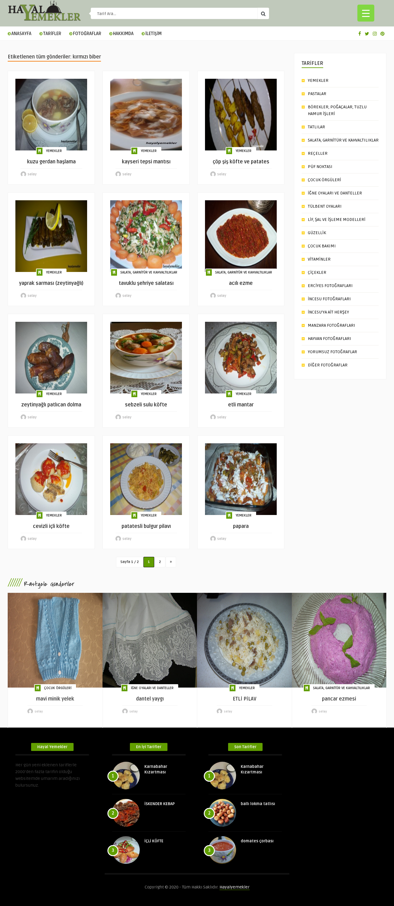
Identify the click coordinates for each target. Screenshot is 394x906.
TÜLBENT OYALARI (325, 206)
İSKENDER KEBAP (159, 803)
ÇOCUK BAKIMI (322, 246)
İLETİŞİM (153, 33)
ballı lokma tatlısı (258, 803)
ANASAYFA (21, 33)
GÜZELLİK (317, 232)
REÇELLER (318, 153)
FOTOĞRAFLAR (87, 33)
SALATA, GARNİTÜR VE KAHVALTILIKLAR (148, 272)
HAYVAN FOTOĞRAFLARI (329, 338)
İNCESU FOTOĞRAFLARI (329, 298)
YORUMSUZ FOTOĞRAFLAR (332, 351)
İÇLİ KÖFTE (153, 841)
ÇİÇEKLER (317, 272)
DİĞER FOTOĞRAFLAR (328, 365)
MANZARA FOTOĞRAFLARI (331, 325)
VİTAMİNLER (319, 259)
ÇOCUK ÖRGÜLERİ (324, 179)
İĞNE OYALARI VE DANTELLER (335, 193)
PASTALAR (317, 93)
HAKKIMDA (123, 33)
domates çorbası (257, 841)
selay (32, 174)
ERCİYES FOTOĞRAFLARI (330, 285)
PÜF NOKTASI (320, 166)
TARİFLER (52, 33)
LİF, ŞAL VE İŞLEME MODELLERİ (336, 219)
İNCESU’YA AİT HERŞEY (328, 312)
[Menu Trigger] (365, 13)
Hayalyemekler (234, 887)
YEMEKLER (54, 151)
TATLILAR (316, 127)
